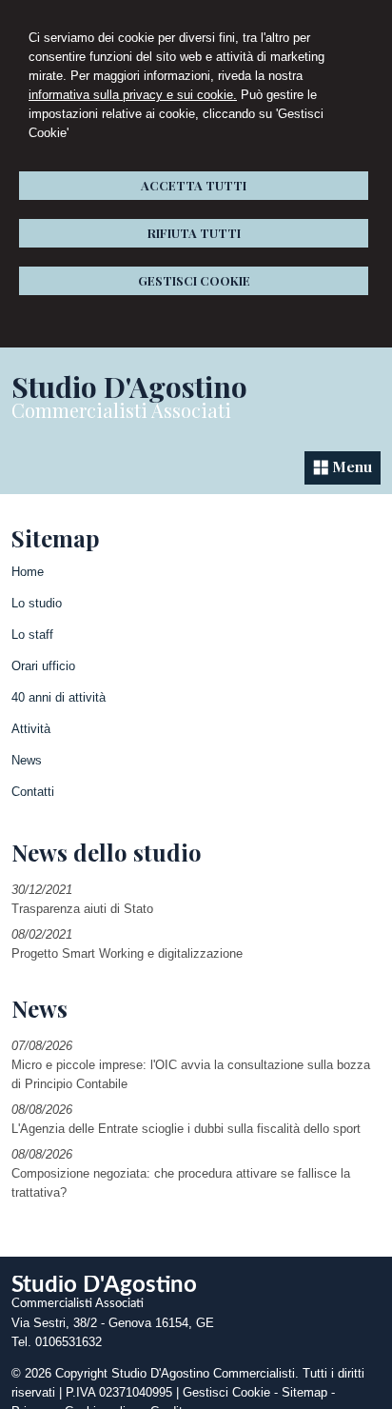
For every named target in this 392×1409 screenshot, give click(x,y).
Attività (30, 729)
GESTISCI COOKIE (194, 280)
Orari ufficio (43, 666)
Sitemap (304, 1392)
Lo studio (36, 603)
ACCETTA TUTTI (193, 185)
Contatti (32, 791)
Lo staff (32, 634)
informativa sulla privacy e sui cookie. (133, 95)
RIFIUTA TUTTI (194, 233)
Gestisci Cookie (226, 1392)
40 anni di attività (58, 697)
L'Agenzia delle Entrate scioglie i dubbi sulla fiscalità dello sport (186, 1128)
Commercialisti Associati (121, 410)
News (26, 760)
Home (27, 572)
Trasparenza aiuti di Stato (82, 909)
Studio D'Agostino (129, 386)
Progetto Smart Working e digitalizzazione (127, 953)
